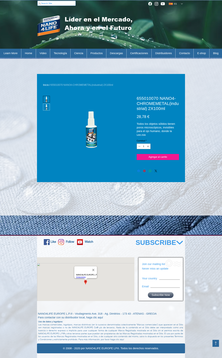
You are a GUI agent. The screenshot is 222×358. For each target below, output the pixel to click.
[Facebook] (150, 3)
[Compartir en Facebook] (138, 171)
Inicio (46, 85)
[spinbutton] (143, 146)
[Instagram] (156, 3)
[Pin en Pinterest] (144, 171)
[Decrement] (139, 146)
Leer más (141, 134)
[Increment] (148, 146)
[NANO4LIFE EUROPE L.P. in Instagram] (61, 242)
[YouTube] (80, 242)
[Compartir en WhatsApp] (150, 171)
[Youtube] (162, 3)
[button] (10, 53)
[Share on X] (156, 171)
